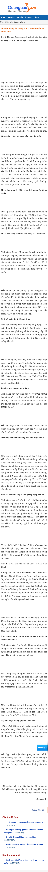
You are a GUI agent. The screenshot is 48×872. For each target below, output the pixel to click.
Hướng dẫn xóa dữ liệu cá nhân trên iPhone (24, 844)
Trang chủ (11, 17)
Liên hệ (36, 17)
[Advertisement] (24, 61)
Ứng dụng (28, 17)
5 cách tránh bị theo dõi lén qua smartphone (24, 822)
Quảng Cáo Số (38, 810)
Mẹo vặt (20, 17)
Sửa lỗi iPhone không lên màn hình (21, 837)
